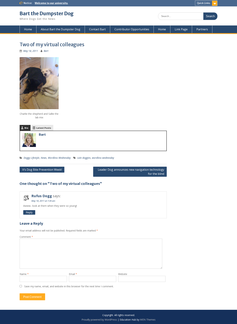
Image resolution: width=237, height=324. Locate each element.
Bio (26, 127)
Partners (202, 29)
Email (73, 274)
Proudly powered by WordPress (99, 319)
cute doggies (84, 157)
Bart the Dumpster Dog (47, 13)
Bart (46, 50)
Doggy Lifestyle (31, 157)
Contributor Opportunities (132, 29)
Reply (29, 212)
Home (28, 29)
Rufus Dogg (41, 196)
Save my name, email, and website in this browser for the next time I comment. (69, 286)
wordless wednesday (103, 157)
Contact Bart (97, 29)
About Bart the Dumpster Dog (60, 29)
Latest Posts (43, 127)
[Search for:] (187, 16)
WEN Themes (147, 319)
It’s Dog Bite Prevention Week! (42, 170)
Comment (26, 236)
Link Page (181, 29)
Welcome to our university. (51, 3)
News (43, 157)
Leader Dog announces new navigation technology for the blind (131, 172)
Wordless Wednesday (59, 157)
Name (24, 274)
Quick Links (203, 3)
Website (122, 274)
